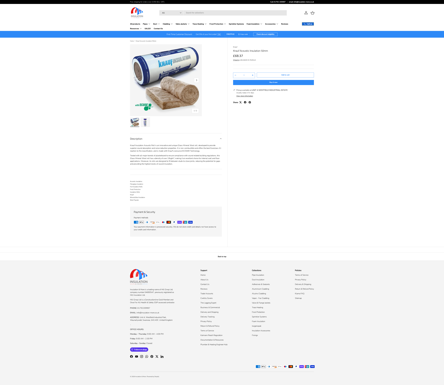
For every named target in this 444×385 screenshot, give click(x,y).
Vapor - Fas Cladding (260, 298)
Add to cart (285, 75)
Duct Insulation (258, 279)
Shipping (236, 60)
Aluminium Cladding (260, 289)
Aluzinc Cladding (259, 293)
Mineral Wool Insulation (137, 197)
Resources (134, 28)
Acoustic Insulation (136, 181)
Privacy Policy (206, 321)
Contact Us (158, 28)
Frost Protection (216, 24)
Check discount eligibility (265, 34)
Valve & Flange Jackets (261, 303)
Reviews (284, 24)
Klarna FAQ (299, 293)
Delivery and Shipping (209, 312)
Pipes (145, 24)
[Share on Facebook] (245, 102)
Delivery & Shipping (303, 284)
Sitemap (298, 298)
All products (135, 24)
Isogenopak (256, 326)
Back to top (222, 256)
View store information (244, 96)
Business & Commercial (210, 307)
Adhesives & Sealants (261, 284)
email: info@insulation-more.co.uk (301, 2)
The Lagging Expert (208, 303)
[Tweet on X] (240, 102)
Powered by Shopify (153, 376)
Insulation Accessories (261, 330)
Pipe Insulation (258, 275)
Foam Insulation (253, 24)
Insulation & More (140, 376)
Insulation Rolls (135, 192)
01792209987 (143, 308)
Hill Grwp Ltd (167, 289)
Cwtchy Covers (206, 298)
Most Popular (134, 200)
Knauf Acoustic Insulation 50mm (146, 41)
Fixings (255, 335)
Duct (155, 24)
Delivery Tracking (207, 316)
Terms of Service (207, 330)
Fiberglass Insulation (136, 184)
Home (132, 41)
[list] (166, 80)
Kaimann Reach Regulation (211, 335)
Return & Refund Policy (209, 326)
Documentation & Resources (212, 340)
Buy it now (274, 82)
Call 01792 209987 (278, 2)
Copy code (244, 34)
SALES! (148, 28)
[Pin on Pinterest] (249, 102)
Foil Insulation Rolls (136, 186)
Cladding (166, 24)
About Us (204, 279)
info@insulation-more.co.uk (148, 312)
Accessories (270, 24)
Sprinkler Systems (236, 24)
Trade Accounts (206, 293)
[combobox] (223, 12)
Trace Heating (198, 24)
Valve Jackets (181, 24)
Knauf (235, 47)
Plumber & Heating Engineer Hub (213, 344)
